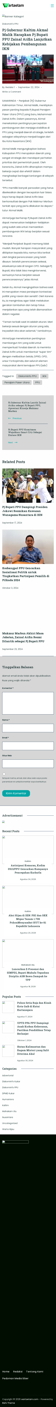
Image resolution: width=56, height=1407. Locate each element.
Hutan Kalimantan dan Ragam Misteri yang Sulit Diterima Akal (33, 1050)
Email (5, 737)
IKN (44, 376)
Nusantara (7, 1117)
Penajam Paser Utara (16, 382)
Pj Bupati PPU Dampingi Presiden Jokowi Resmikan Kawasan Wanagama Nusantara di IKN (25, 511)
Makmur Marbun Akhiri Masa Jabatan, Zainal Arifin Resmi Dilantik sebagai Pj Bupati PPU (23, 637)
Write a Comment (11, 92)
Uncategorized (9, 1123)
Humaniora (8, 1099)
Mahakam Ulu (27, 965)
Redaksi (17, 1371)
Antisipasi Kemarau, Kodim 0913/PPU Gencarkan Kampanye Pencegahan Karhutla (28, 869)
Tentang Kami (34, 1371)
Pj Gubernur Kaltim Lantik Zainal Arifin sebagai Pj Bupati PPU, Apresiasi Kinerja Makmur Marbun (27, 407)
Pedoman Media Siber (15, 1378)
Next (10, 442)
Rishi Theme (8, 1402)
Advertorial (7, 1075)
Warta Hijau (8, 1129)
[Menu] (52, 5)
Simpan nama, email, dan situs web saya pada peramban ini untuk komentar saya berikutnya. (24, 780)
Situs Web (7, 755)
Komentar (7, 688)
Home (5, 1371)
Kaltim (28, 861)
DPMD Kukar (8, 1093)
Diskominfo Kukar (11, 1081)
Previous (17, 418)
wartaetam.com (29, 1399)
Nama (6, 720)
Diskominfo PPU (10, 24)
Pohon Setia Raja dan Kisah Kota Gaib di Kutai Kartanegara (34, 1006)
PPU (37, 382)
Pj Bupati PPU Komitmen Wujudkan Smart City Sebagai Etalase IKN (25, 432)
